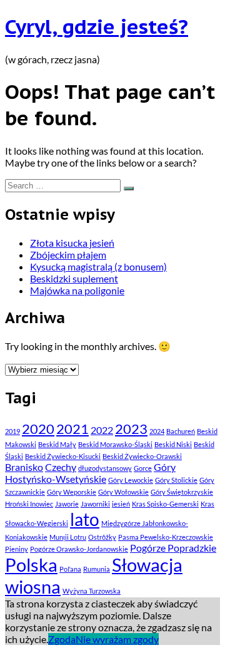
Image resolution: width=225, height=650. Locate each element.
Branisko (24, 467)
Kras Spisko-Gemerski (165, 504)
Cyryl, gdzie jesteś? (96, 26)
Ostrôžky (102, 537)
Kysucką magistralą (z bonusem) (98, 266)
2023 (131, 428)
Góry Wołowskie (123, 492)
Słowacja (147, 564)
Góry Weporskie (71, 492)
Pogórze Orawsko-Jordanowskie (79, 549)
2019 (12, 431)
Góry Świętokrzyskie (182, 492)
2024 (156, 431)
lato (84, 519)
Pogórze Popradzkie (173, 548)
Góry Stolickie (176, 480)
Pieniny (16, 549)
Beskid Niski (173, 444)
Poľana (70, 569)
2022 (102, 430)
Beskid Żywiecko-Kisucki (63, 456)
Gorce (143, 468)
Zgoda (62, 639)
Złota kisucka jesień (72, 243)
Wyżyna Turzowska (91, 591)
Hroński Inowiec (29, 504)
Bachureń (180, 431)
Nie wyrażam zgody (117, 639)
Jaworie (67, 504)
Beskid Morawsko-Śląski (115, 444)
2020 (38, 428)
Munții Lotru (67, 537)
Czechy (60, 467)
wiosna (33, 586)
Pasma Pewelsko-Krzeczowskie (165, 537)
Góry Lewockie (130, 480)
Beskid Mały (57, 444)
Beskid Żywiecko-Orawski (142, 456)
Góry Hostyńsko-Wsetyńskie (90, 473)
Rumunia (96, 569)
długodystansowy (105, 468)
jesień (121, 504)
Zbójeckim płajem (68, 255)
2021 (72, 428)
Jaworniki (95, 504)
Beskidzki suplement (74, 278)
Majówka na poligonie (77, 290)
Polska (31, 564)
